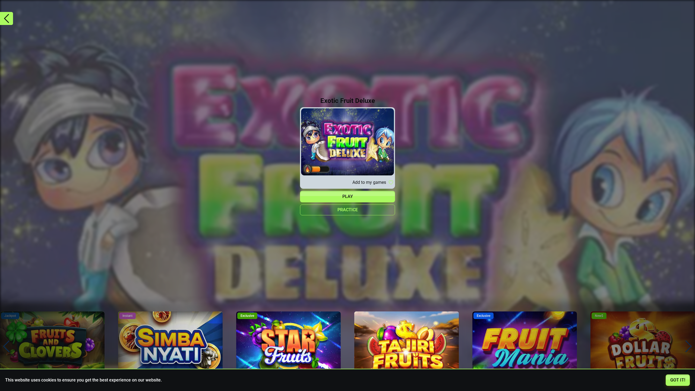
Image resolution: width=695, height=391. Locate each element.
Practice (347, 209)
